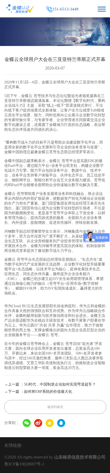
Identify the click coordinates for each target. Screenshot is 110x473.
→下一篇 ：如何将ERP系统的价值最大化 (38, 392)
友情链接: (13, 445)
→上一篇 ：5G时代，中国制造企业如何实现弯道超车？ (50, 384)
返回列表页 (55, 407)
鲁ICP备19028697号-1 (24, 464)
